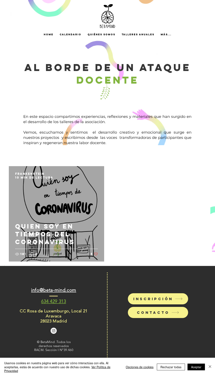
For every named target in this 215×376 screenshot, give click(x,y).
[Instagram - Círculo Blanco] (54, 331)
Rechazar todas (170, 367)
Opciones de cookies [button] (139, 367)
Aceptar (196, 367)
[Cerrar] (209, 367)
